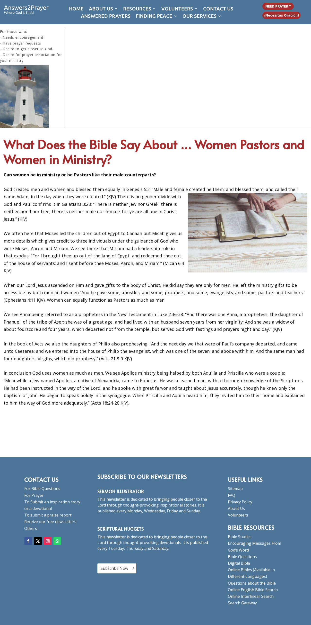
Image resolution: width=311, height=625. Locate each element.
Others (30, 528)
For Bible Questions (42, 488)
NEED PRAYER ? (278, 6)
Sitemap (235, 488)
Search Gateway (242, 603)
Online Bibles (240, 569)
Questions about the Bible (252, 583)
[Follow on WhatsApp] (57, 541)
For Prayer (33, 495)
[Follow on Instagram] (48, 541)
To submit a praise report (47, 515)
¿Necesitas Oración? (281, 15)
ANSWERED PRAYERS (105, 16)
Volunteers (238, 515)
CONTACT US (218, 9)
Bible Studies (239, 536)
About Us (236, 508)
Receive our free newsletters (50, 521)
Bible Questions (242, 556)
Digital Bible (239, 563)
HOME (76, 9)
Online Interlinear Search (251, 596)
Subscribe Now (114, 568)
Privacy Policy (240, 502)
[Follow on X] (38, 541)
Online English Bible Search (253, 589)
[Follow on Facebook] (28, 541)
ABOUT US (101, 9)
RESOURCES (137, 9)
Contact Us (41, 479)
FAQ (231, 495)
